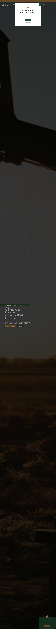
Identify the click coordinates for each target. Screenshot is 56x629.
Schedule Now (28, 20)
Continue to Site (28, 22)
